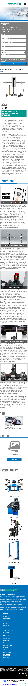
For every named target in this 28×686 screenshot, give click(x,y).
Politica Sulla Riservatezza (22, 669)
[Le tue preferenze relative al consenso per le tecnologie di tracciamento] (25, 683)
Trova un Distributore (8, 660)
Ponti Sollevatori (14, 562)
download (14, 459)
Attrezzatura (9, 70)
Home (2, 70)
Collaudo (14, 584)
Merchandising (7, 632)
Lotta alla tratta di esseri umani (23, 671)
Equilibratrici (14, 518)
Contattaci (6, 657)
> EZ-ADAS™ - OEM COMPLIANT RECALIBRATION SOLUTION (13, 427)
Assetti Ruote (14, 496)
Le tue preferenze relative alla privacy (15, 681)
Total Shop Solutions (8, 630)
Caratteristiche (8, 181)
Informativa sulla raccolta (9, 684)
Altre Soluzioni (7, 652)
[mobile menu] (25, 4)
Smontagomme (14, 539)
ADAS (15, 70)
